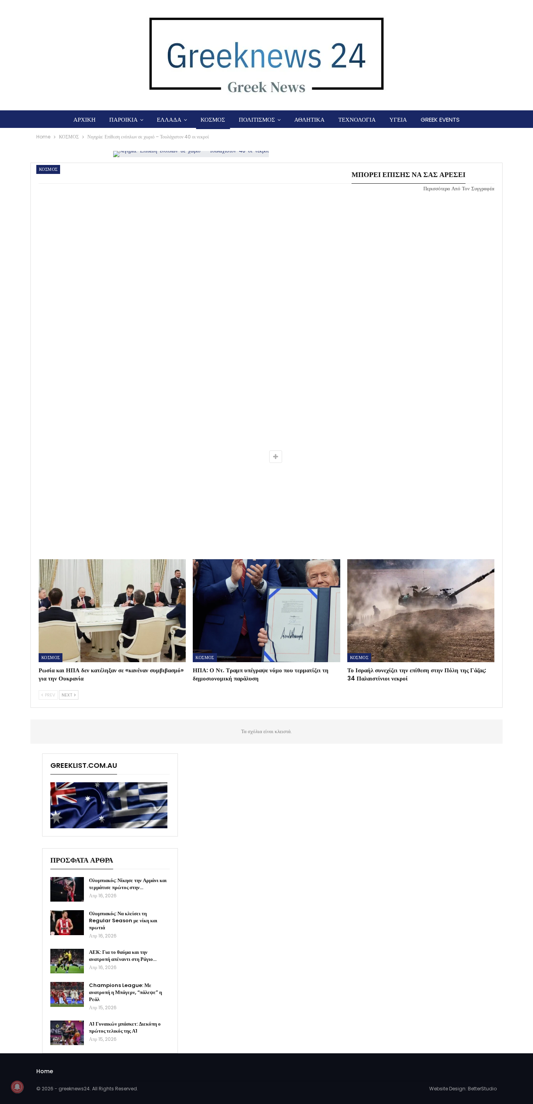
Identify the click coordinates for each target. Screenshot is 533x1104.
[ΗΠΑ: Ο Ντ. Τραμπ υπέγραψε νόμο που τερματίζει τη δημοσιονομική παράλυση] (266, 610)
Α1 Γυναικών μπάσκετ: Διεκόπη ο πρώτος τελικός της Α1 (125, 1027)
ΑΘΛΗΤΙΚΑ (309, 119)
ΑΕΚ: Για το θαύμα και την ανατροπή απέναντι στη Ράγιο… (122, 955)
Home (44, 1071)
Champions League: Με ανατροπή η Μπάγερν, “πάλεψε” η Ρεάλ (125, 992)
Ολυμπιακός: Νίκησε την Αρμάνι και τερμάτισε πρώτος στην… (128, 884)
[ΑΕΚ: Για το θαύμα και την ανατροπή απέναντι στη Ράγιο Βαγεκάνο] (67, 961)
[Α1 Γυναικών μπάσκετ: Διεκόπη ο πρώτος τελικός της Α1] (67, 1033)
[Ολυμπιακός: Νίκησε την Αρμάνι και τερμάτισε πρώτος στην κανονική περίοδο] (67, 889)
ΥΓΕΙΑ (398, 119)
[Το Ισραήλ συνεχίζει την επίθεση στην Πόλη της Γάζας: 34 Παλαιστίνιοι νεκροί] (420, 610)
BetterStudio (482, 1088)
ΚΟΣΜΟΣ (213, 119)
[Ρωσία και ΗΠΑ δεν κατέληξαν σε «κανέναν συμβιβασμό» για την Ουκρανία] (112, 610)
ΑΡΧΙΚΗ (84, 119)
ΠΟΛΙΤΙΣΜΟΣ (257, 119)
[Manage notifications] (17, 1087)
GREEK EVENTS (440, 119)
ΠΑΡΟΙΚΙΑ (123, 119)
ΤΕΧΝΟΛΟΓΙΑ (357, 119)
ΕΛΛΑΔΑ (169, 119)
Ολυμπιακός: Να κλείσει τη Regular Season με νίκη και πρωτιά (123, 920)
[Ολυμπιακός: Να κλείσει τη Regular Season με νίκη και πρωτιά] (67, 922)
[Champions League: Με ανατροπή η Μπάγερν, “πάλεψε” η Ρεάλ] (67, 994)
